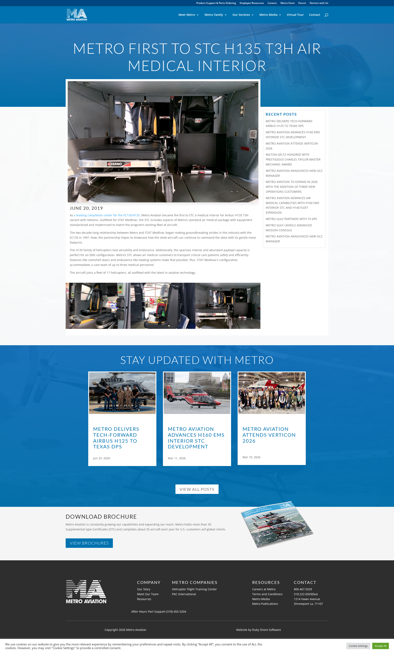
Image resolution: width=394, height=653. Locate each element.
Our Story (143, 589)
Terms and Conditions (267, 594)
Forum (302, 3)
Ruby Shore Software (266, 630)
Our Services (241, 15)
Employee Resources (252, 3)
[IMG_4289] (163, 329)
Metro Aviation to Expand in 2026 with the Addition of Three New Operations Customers (292, 187)
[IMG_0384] (98, 329)
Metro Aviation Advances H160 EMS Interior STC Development (196, 437)
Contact (314, 15)
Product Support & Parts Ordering (216, 3)
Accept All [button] (380, 646)
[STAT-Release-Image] (227, 329)
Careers (272, 3)
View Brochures (89, 543)
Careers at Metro (263, 589)
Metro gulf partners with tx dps (291, 219)
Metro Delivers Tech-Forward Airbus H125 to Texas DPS (116, 437)
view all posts (197, 489)
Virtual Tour (295, 15)
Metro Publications (265, 604)
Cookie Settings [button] (358, 646)
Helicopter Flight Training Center (194, 589)
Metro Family (214, 15)
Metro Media (268, 15)
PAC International (184, 594)
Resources (144, 599)
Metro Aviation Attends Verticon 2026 (269, 435)
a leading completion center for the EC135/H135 (107, 215)
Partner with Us (319, 3)
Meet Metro (187, 15)
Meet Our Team (148, 594)
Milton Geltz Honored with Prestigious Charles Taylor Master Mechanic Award (293, 159)
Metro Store (288, 3)
